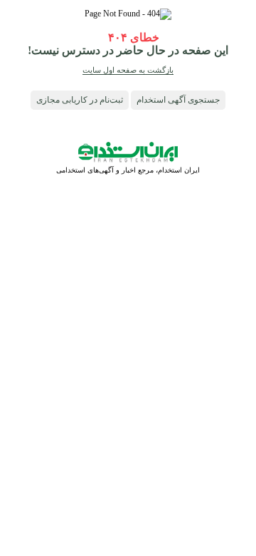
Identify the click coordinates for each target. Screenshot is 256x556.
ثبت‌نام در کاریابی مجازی (79, 100)
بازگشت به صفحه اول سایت (128, 70)
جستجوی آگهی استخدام (178, 100)
